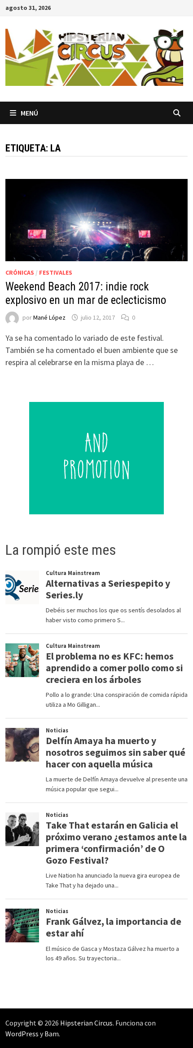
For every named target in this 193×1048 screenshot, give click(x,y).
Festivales (55, 272)
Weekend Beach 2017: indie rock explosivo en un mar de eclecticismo (85, 293)
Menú (29, 112)
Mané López (49, 317)
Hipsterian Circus (86, 1022)
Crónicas (19, 272)
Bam (51, 1033)
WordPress (22, 1033)
